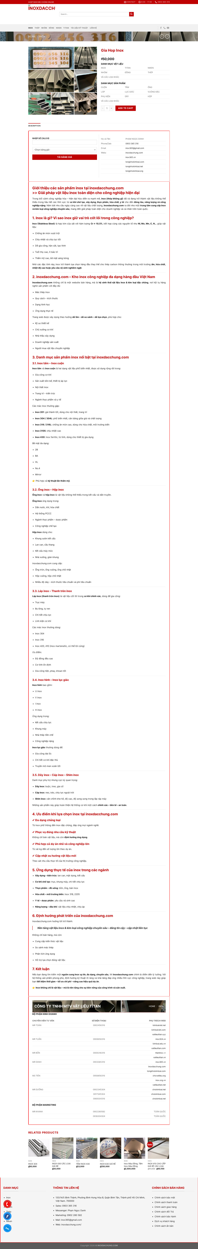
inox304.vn (161, 1039)
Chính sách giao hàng (166, 1207)
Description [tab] (34, 126)
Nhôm (44, 28)
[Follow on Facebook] (161, 28)
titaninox (159, 1053)
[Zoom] (31, 111)
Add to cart (125, 108)
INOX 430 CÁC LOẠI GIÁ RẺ (61, 1164)
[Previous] (28, 1157)
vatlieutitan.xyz (159, 1034)
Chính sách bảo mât (165, 1197)
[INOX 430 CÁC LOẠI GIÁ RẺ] (62, 1148)
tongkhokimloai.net (134, 166)
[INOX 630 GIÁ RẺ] (110, 1148)
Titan (66, 28)
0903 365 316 (132, 143)
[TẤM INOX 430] (86, 1148)
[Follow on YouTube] (168, 28)
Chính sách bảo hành (165, 1216)
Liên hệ (93, 28)
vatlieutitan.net (159, 1085)
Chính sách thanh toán (166, 1202)
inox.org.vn (161, 1080)
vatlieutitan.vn (159, 1057)
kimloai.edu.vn (159, 1043)
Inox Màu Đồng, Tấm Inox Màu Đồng (133, 1164)
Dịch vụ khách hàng (165, 1221)
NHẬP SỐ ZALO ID (40, 138)
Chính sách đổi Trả (164, 1211)
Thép (37, 28)
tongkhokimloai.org (134, 171)
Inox (30, 28)
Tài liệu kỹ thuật (79, 28)
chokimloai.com (158, 1094)
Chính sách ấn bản (164, 1226)
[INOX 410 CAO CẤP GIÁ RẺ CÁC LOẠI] (158, 1148)
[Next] (169, 1157)
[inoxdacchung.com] (41, 14)
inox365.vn (131, 157)
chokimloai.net (159, 1089)
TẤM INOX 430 (83, 1164)
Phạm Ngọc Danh (77, 1210)
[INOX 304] (39, 1148)
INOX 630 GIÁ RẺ (108, 1164)
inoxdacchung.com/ (71, 1224)
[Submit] (131, 14)
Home (32, 36)
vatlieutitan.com (158, 1048)
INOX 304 (32, 1164)
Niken (58, 28)
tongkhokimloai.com (135, 162)
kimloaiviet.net (159, 1025)
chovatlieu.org (159, 1075)
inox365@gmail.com (135, 148)
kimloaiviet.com (159, 1030)
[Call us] (164, 28)
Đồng (51, 28)
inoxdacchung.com (134, 153)
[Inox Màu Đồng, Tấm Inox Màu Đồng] (134, 1148)
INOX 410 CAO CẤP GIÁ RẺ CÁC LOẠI (157, 1164)
